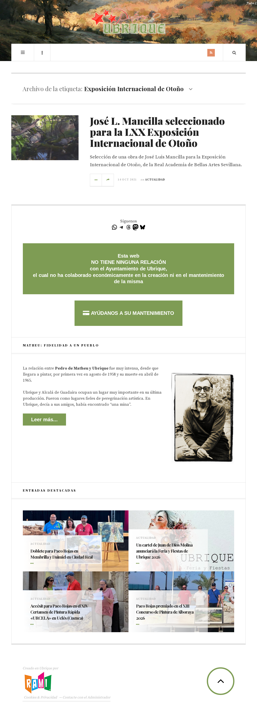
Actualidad (155, 180)
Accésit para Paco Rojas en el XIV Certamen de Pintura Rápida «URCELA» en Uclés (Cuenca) (59, 612)
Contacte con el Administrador (86, 697)
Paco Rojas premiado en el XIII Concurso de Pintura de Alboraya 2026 (165, 612)
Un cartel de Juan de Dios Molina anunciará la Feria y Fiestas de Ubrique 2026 (164, 551)
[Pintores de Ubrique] (128, 21)
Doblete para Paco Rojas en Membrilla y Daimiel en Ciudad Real (61, 554)
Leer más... (44, 419)
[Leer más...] (96, 180)
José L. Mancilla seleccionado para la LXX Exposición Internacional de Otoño (157, 131)
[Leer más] (32, 564)
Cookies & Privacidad (40, 697)
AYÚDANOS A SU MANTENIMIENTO (131, 313)
